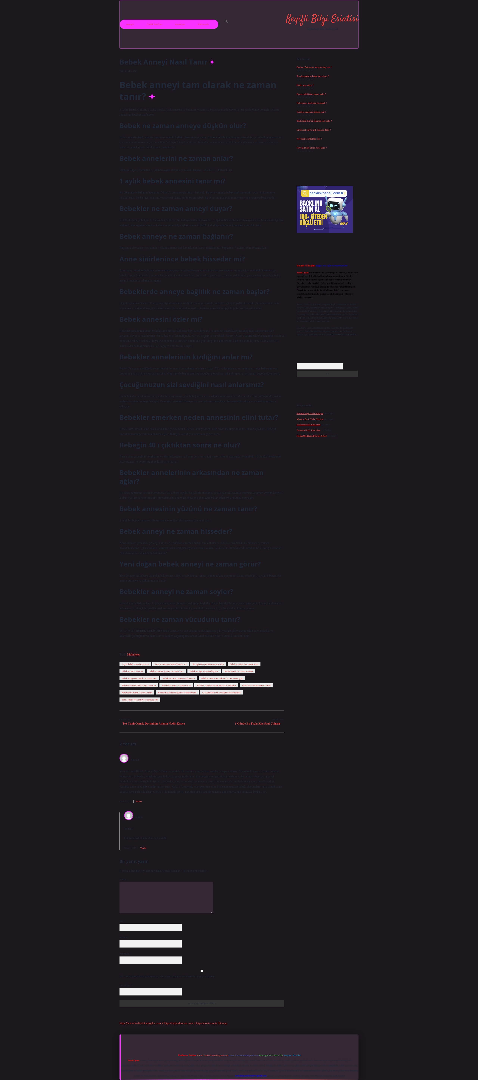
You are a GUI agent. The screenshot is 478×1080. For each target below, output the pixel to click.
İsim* (122, 920)
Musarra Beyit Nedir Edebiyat (310, 413)
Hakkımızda (203, 24)
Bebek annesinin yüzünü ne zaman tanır (166, 671)
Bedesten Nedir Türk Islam (308, 424)
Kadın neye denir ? (305, 84)
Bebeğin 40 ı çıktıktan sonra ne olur (208, 664)
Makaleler (133, 654)
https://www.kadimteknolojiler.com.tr (141, 1023)
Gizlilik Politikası (154, 24)
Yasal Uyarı (180, 24)
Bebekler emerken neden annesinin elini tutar (216, 685)
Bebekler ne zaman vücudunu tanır (137, 692)
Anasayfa (130, 24)
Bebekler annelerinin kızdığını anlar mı (139, 685)
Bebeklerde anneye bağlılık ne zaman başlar (177, 692)
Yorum (123, 879)
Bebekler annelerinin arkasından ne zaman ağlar (222, 678)
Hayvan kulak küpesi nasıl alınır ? (312, 147)
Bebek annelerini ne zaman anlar (244, 664)
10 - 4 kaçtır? (126, 985)
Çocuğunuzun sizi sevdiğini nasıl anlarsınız (221, 692)
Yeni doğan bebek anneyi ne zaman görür (140, 699)
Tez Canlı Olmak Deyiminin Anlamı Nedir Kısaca (153, 723)
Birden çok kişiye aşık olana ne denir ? (314, 129)
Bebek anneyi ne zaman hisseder (238, 671)
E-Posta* (124, 937)
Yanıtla (139, 801)
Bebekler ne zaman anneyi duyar (256, 685)
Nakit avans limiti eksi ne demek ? (312, 102)
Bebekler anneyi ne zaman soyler (176, 685)
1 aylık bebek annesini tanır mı (135, 664)
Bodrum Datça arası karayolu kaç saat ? (314, 66)
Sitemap (222, 1023)
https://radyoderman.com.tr (179, 1023)
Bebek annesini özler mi (132, 671)
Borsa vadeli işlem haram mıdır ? (311, 93)
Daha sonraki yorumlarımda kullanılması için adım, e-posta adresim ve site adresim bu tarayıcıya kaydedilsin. (167, 976)
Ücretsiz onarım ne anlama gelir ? (311, 111)
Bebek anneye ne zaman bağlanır (204, 671)
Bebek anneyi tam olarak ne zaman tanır (139, 678)
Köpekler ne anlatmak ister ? (309, 138)
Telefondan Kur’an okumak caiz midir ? (314, 120)
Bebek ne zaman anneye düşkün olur (179, 678)
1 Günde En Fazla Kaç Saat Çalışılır (257, 723)
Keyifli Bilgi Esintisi (322, 19)
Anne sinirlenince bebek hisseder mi (171, 664)
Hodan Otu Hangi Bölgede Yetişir (312, 435)
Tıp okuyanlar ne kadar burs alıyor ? (313, 75)
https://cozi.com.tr (206, 1023)
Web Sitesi (124, 953)
